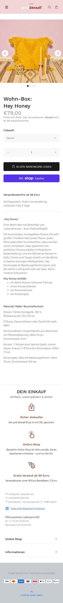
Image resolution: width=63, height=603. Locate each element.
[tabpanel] (31, 51)
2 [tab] (30, 86)
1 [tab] (28, 86)
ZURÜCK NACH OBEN (31, 595)
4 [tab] (35, 86)
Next (58, 53)
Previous (5, 53)
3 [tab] (33, 86)
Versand (49, 117)
